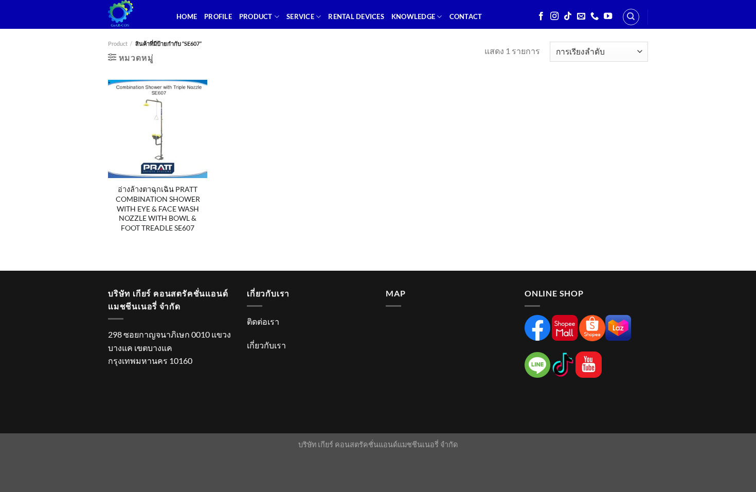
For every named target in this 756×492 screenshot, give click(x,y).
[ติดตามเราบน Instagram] (554, 16)
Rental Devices (356, 16)
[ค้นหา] (631, 17)
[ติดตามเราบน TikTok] (568, 16)
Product (256, 16)
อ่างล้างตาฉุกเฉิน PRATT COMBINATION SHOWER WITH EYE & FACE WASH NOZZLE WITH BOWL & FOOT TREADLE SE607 (158, 208)
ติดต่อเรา (263, 321)
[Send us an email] (581, 16)
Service (300, 16)
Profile (218, 16)
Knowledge (413, 16)
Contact (465, 16)
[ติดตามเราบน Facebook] (541, 16)
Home (186, 16)
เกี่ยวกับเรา (266, 345)
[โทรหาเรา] (594, 16)
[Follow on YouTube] (608, 16)
